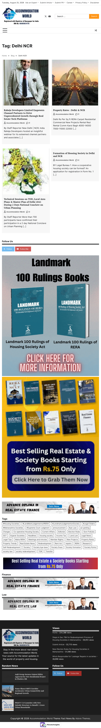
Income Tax (61, 536)
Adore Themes (82, 718)
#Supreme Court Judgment (38, 528)
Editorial (61, 532)
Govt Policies (89, 532)
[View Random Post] (96, 30)
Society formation (73, 547)
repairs (68, 543)
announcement (59, 528)
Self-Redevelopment (11, 547)
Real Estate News (27, 543)
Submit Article (46, 3)
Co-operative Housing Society (26, 532)
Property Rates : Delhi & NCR (69, 110)
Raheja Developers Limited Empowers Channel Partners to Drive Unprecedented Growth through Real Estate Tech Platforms (24, 114)
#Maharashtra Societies (13, 528)
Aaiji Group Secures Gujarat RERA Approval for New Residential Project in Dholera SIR (30, 676)
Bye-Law (73, 528)
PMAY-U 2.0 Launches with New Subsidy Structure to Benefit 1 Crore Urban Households (30, 705)
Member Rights (56, 539)
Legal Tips (7, 539)
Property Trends (10, 543)
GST (5, 536)
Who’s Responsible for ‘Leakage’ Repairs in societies (74, 656)
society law (7, 551)
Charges (6, 532)
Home (54, 633)
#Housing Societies (11, 524)
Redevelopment (44, 543)
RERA (77, 543)
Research (87, 543)
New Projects (72, 539)
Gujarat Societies (17, 536)
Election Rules (74, 532)
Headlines (32, 536)
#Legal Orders (89, 524)
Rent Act (58, 543)
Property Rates (87, 539)
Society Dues (56, 547)
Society (27, 547)
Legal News (86, 536)
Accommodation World (15, 123)
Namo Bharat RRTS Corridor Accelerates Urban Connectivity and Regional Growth (29, 690)
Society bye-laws (40, 547)
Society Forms (90, 547)
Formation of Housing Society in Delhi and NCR (74, 155)
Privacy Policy (81, 3)
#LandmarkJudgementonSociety (66, 524)
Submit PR (59, 3)
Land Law (74, 536)
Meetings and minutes (37, 539)
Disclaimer (94, 3)
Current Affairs (48, 532)
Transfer (49, 551)
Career (69, 3)
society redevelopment (25, 551)
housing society (46, 536)
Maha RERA (20, 539)
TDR (40, 551)
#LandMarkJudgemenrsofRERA (36, 524)
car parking (84, 528)
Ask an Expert (31, 3)
